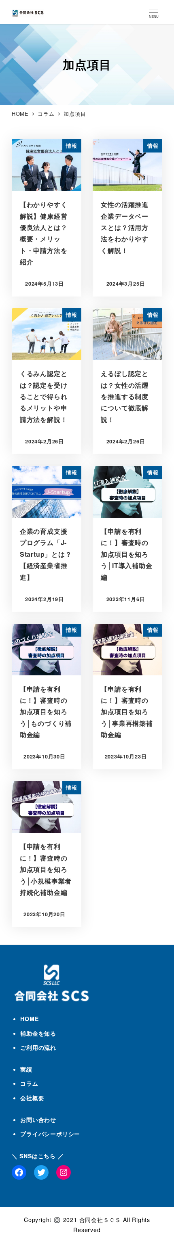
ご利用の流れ (38, 1047)
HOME (29, 1019)
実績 (26, 1069)
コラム (29, 1083)
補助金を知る (38, 1033)
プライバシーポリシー (50, 1134)
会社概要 (32, 1098)
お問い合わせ (38, 1120)
